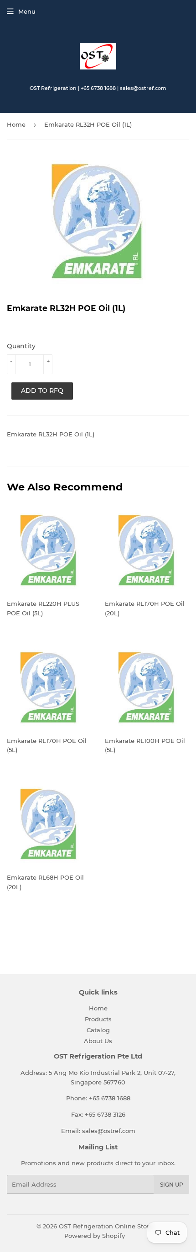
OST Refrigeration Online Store (106, 1226)
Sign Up (171, 1184)
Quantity (21, 346)
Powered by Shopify (94, 1235)
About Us (98, 1040)
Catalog (98, 1030)
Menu (27, 11)
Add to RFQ (42, 390)
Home (16, 124)
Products (98, 1019)
